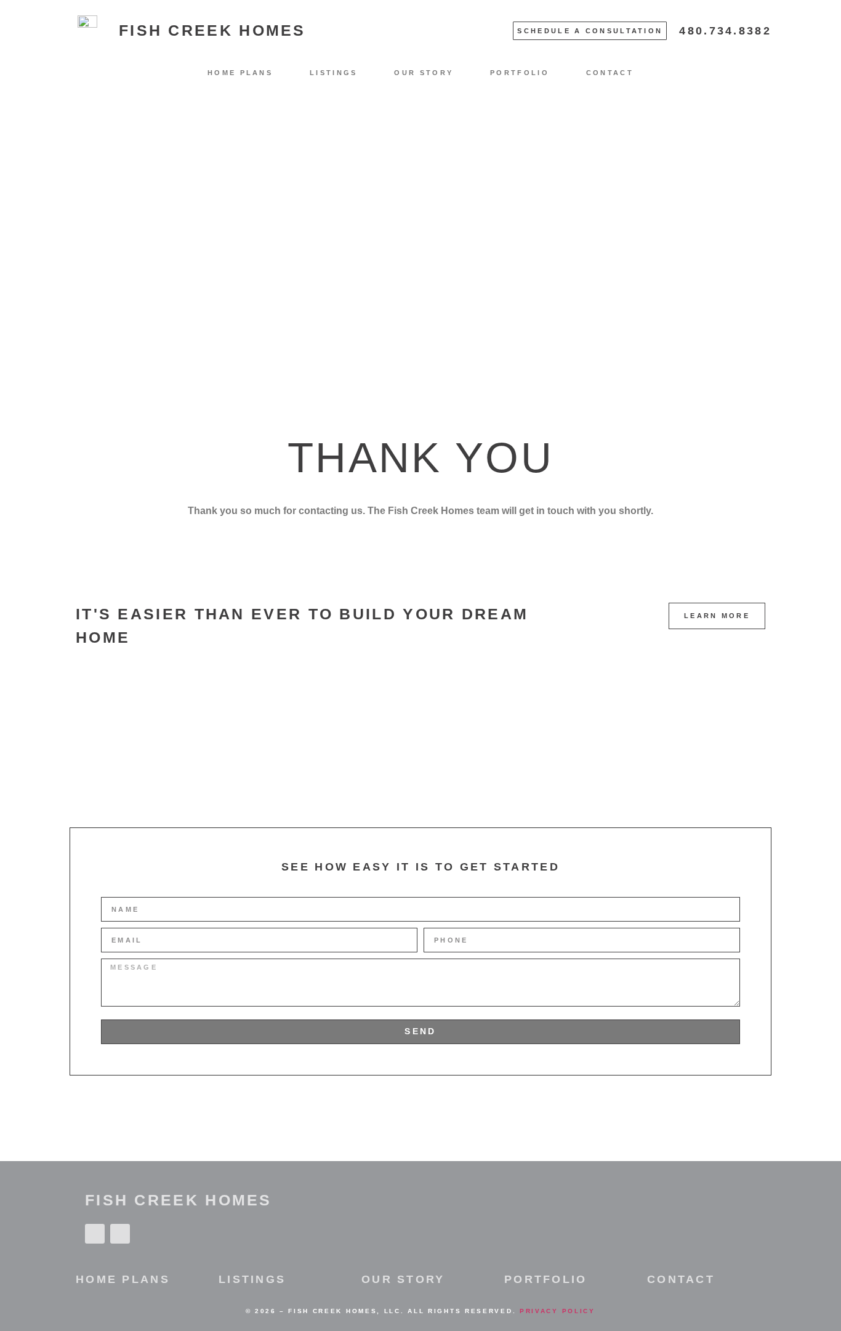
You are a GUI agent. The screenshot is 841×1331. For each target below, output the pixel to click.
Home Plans (240, 72)
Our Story (423, 72)
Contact (610, 72)
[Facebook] (95, 1234)
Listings (333, 72)
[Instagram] (120, 1234)
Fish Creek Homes (212, 30)
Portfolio (519, 72)
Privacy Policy (557, 1311)
